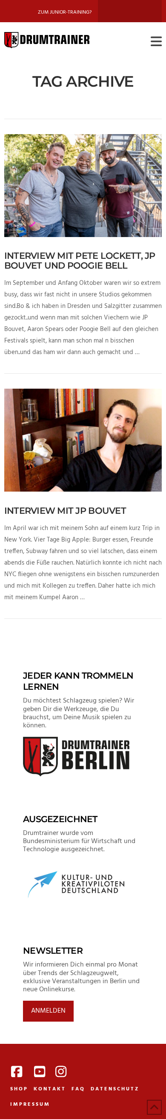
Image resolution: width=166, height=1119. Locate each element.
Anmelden (48, 1010)
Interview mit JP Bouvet (65, 510)
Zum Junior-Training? (65, 12)
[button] (156, 42)
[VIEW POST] (83, 185)
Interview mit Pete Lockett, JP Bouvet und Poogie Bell (79, 260)
